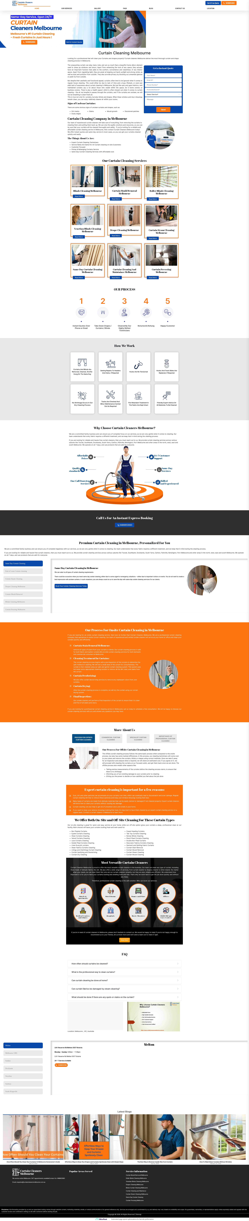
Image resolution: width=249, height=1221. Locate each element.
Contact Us (180, 8)
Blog (151, 8)
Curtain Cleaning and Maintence (136, 1191)
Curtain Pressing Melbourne (135, 1200)
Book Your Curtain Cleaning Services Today (71, 586)
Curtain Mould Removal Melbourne (137, 1175)
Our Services (66, 8)
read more (79, 196)
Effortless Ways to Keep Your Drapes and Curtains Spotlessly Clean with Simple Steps (94, 1162)
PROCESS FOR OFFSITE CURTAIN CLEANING (83, 738)
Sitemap (138, 1214)
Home (37, 8)
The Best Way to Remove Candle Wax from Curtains (155, 1162)
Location (210, 8)
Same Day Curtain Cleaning (134, 1197)
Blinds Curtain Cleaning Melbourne (137, 1188)
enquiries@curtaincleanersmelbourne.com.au (31, 1182)
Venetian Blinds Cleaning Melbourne (137, 1181)
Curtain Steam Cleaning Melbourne (137, 1194)
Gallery (97, 8)
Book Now (124, 940)
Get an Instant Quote (74, 42)
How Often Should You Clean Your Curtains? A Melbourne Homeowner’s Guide (33, 1162)
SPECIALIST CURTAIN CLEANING (138, 738)
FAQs (125, 8)
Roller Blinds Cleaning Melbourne (136, 1178)
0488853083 (230, 3)
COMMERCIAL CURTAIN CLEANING (111, 738)
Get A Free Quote (213, 3)
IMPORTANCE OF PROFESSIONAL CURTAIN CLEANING (165, 738)
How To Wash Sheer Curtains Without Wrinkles (216, 1162)
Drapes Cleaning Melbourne (134, 1184)
